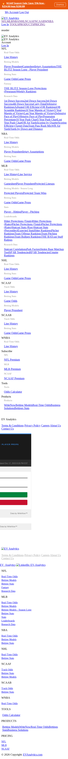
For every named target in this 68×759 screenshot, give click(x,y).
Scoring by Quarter (47, 122)
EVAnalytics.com (32, 754)
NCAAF (30, 21)
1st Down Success (14, 100)
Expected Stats (26, 230)
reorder (5, 30)
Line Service (25, 174)
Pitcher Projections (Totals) (26, 224)
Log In (5, 24)
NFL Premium (12, 359)
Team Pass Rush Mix (40, 125)
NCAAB (40, 21)
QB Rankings (48, 107)
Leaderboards (8, 620)
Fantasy (5, 587)
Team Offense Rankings (27, 233)
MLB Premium (12, 369)
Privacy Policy (32, 425)
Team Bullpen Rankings (27, 236)
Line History (11, 57)
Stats (3, 617)
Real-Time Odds (41, 405)
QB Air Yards (29, 122)
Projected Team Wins (34, 193)
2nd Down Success (35, 100)
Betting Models (24, 405)
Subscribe (12, 365)
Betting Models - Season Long (16, 610)
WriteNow (10, 405)
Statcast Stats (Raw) (23, 227)
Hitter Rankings (42, 230)
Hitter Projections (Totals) (18, 221)
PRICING (39, 24)
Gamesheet (28, 66)
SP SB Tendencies (19, 252)
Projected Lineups (45, 183)
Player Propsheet (13, 66)
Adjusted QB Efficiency (27, 107)
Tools (11, 387)
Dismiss (60, 4)
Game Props (24, 78)
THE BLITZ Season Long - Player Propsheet (33, 68)
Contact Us (7, 428)
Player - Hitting (12, 211)
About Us (55, 425)
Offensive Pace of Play (30, 116)
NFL (4, 21)
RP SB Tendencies (39, 252)
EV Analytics (31, 424)
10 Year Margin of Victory (39, 110)
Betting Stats (7, 584)
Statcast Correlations (15, 249)
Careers (45, 425)
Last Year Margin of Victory (39, 113)
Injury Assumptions (45, 66)
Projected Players (13, 193)
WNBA (49, 21)
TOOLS (14, 24)
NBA (16, 21)
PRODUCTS (26, 24)
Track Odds (7, 669)
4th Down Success (23, 103)
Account (6, 44)
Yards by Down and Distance (26, 128)
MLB (10, 21)
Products (30, 402)
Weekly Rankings (26, 91)
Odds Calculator (13, 391)
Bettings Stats (21, 408)
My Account (12, 12)
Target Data (21, 125)
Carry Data (39, 103)
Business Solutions (17, 729)
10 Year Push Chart (26, 119)
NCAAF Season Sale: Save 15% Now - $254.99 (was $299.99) (23, 5)
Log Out (24, 12)
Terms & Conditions (12, 425)
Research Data (8, 591)
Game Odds (10, 78)
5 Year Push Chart (47, 119)
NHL (22, 21)
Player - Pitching (30, 211)
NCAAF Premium (14, 378)
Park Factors (33, 249)
